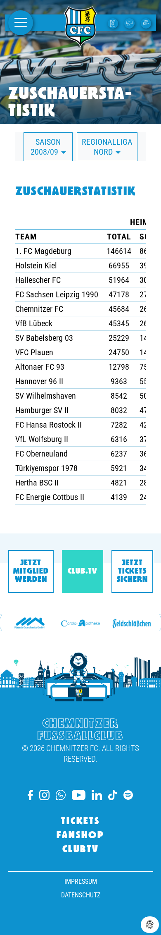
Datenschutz (80, 895)
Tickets (80, 822)
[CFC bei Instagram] (44, 795)
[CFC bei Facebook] (30, 795)
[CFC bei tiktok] (112, 795)
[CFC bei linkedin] (97, 795)
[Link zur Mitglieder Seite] (147, 23)
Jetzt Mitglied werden (31, 571)
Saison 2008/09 (46, 147)
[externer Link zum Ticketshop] (114, 23)
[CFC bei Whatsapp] (61, 795)
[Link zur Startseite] (80, 43)
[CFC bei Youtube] (78, 795)
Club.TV (82, 571)
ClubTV (80, 850)
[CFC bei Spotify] (128, 795)
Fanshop (80, 836)
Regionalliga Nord (107, 147)
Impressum (80, 881)
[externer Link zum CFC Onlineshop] (130, 23)
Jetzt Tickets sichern (132, 571)
